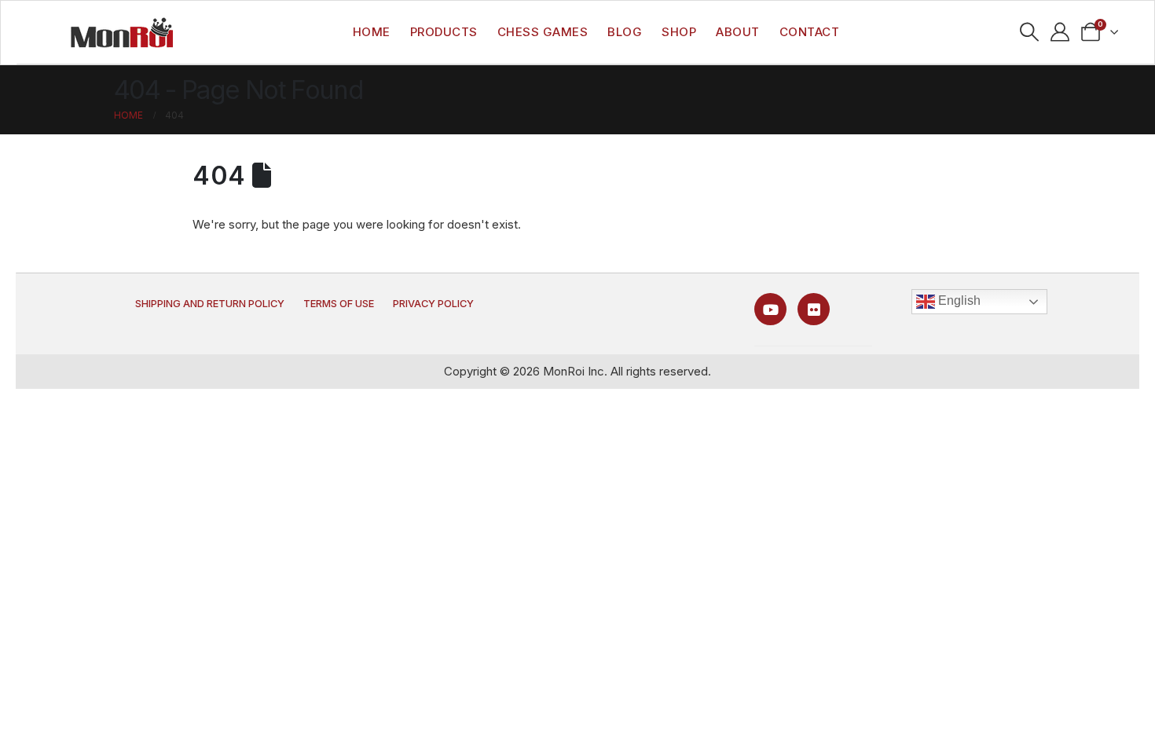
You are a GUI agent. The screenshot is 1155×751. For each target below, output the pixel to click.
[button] (1029, 32)
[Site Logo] (122, 32)
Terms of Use (338, 304)
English (958, 300)
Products (444, 31)
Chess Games (542, 31)
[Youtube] (770, 309)
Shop (679, 31)
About (738, 31)
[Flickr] (814, 309)
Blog (624, 31)
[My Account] (1060, 32)
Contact (809, 31)
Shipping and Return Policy (209, 304)
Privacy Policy (433, 304)
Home (371, 31)
